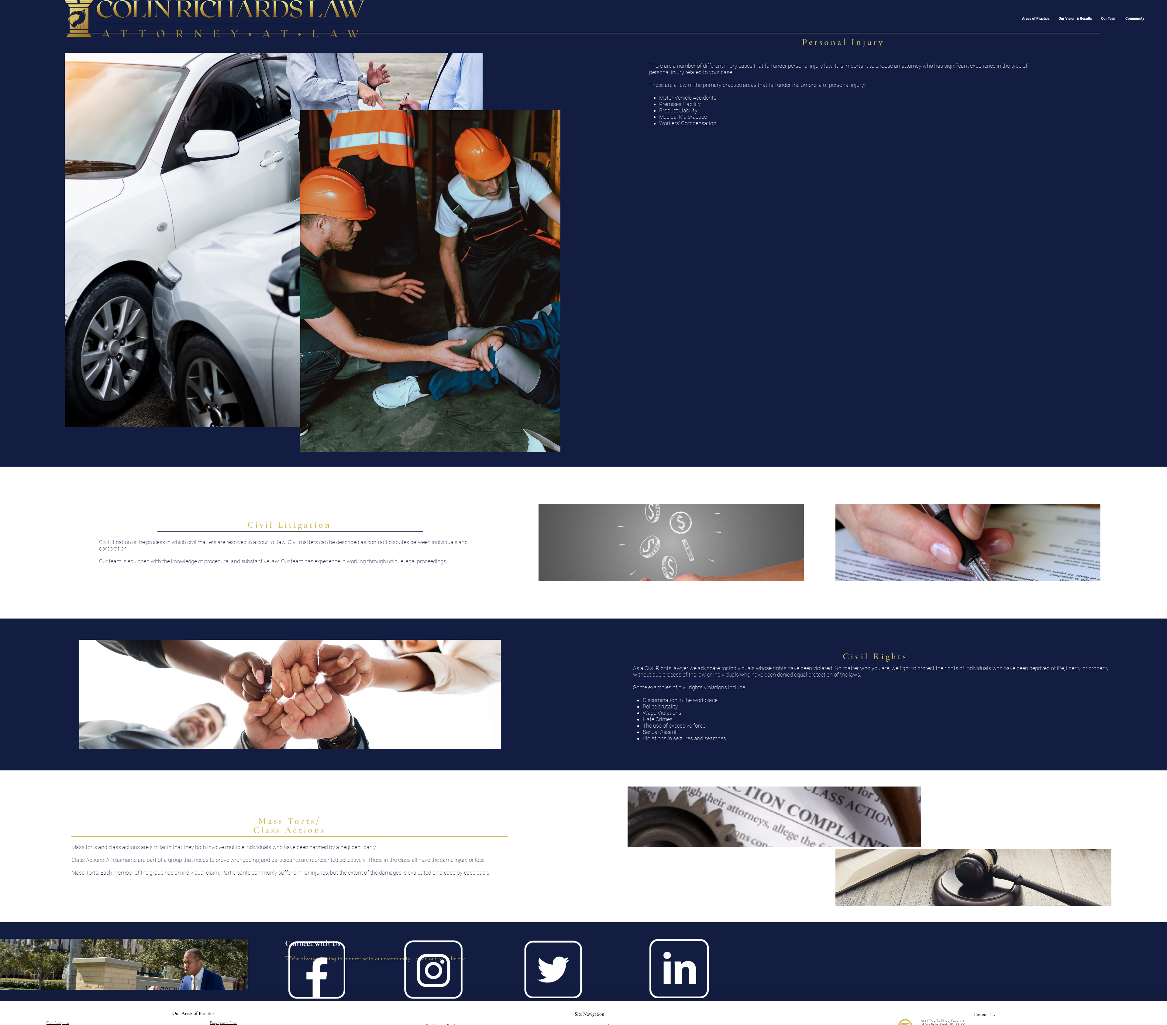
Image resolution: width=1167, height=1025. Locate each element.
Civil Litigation (57, 1023)
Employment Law (223, 1023)
